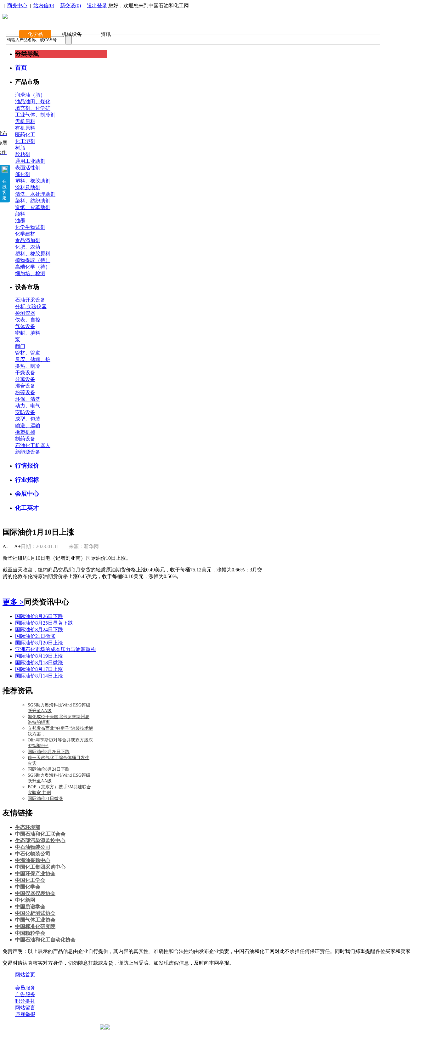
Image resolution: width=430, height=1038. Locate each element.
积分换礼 (25, 1001)
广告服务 (25, 994)
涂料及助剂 (27, 187)
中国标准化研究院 (35, 926)
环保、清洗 (27, 399)
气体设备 (25, 326)
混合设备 (25, 386)
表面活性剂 (27, 167)
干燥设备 (25, 372)
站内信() (43, 5)
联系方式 (51, 981)
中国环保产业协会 (35, 873)
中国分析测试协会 (35, 913)
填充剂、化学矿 (32, 108)
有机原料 (25, 128)
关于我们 (25, 981)
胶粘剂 (22, 154)
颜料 (20, 214)
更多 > (13, 602)
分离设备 (25, 379)
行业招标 (27, 479)
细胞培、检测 (30, 273)
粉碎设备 (25, 392)
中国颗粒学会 (30, 933)
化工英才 (27, 507)
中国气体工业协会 (35, 919)
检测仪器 (25, 313)
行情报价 (27, 465)
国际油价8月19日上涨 (39, 656)
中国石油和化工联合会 (40, 834)
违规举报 (25, 1014)
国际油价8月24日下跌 (39, 629)
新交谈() (70, 5)
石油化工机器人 (32, 445)
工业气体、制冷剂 (35, 114)
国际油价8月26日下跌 (39, 616)
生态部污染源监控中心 (40, 840)
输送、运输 (27, 425)
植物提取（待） (32, 260)
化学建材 (25, 233)
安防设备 (25, 412)
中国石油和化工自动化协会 (45, 939)
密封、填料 (27, 333)
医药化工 (25, 134)
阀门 (20, 346)
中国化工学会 (30, 880)
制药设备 (25, 438)
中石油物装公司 (32, 847)
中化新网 (25, 900)
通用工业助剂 (30, 161)
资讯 (105, 34)
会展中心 (27, 493)
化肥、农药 (27, 247)
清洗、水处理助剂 (35, 194)
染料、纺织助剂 (32, 200)
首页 (21, 67)
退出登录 (97, 5)
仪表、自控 (27, 319)
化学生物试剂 (30, 227)
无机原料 (25, 121)
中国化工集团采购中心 (40, 867)
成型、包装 (27, 419)
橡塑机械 (25, 432)
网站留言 (25, 1007)
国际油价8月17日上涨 (39, 669)
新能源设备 (27, 452)
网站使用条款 (82, 981)
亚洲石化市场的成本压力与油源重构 (55, 649)
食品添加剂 (27, 240)
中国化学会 (27, 886)
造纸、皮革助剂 (32, 207)
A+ (17, 546)
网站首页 (25, 974)
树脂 (20, 147)
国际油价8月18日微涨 (39, 662)
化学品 (35, 34)
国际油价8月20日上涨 (39, 642)
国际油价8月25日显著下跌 (44, 623)
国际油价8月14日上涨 (39, 675)
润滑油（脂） (30, 95)
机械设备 (71, 34)
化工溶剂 (25, 141)
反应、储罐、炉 (32, 359)
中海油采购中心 (32, 860)
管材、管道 (27, 352)
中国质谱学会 (30, 906)
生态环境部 (27, 827)
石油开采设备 (30, 300)
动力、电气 (27, 405)
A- (5, 546)
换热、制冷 (27, 366)
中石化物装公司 (32, 853)
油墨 (20, 220)
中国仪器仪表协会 (35, 893)
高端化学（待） (32, 266)
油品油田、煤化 (32, 101)
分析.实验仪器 (31, 306)
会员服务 (25, 987)
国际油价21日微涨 (35, 636)
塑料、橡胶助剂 (32, 181)
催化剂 (22, 174)
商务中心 (17, 5)
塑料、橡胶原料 (32, 253)
